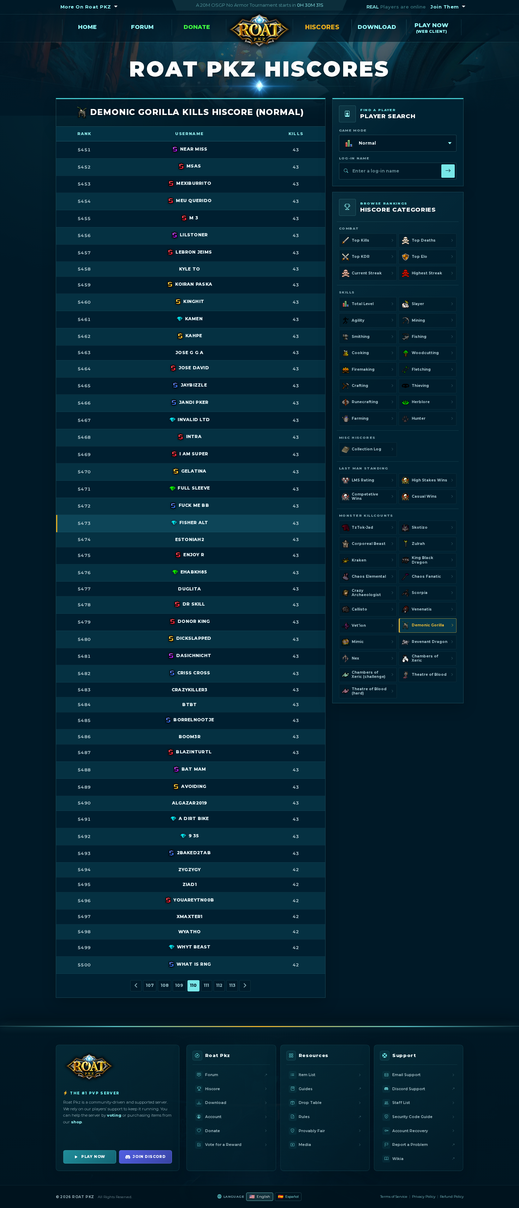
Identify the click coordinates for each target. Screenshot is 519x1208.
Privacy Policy (423, 1196)
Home (87, 27)
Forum (142, 27)
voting (114, 1115)
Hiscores (322, 27)
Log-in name (354, 158)
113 (232, 985)
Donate (197, 27)
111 (206, 985)
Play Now (431, 26)
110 (193, 985)
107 (150, 985)
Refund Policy (452, 1196)
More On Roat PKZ (85, 7)
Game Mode (353, 130)
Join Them (444, 7)
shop (76, 1121)
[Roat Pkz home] (259, 32)
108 (165, 985)
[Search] (448, 171)
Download (377, 27)
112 (219, 985)
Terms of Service (393, 1196)
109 (179, 985)
